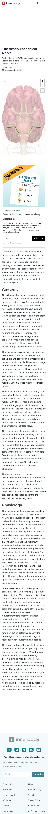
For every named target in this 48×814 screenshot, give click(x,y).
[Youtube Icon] (38, 750)
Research (7, 805)
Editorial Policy (34, 789)
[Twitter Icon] (24, 750)
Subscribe (38, 238)
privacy (8, 243)
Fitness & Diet (9, 784)
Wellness (7, 800)
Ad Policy (32, 795)
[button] (42, 81)
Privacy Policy (34, 800)
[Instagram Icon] (16, 750)
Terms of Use (33, 805)
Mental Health (9, 795)
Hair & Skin (8, 789)
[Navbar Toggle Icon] (43, 3)
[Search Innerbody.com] (38, 3)
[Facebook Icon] (9, 750)
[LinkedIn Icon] (31, 750)
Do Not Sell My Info (36, 811)
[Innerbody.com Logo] (11, 3)
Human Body (8, 811)
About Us (32, 784)
